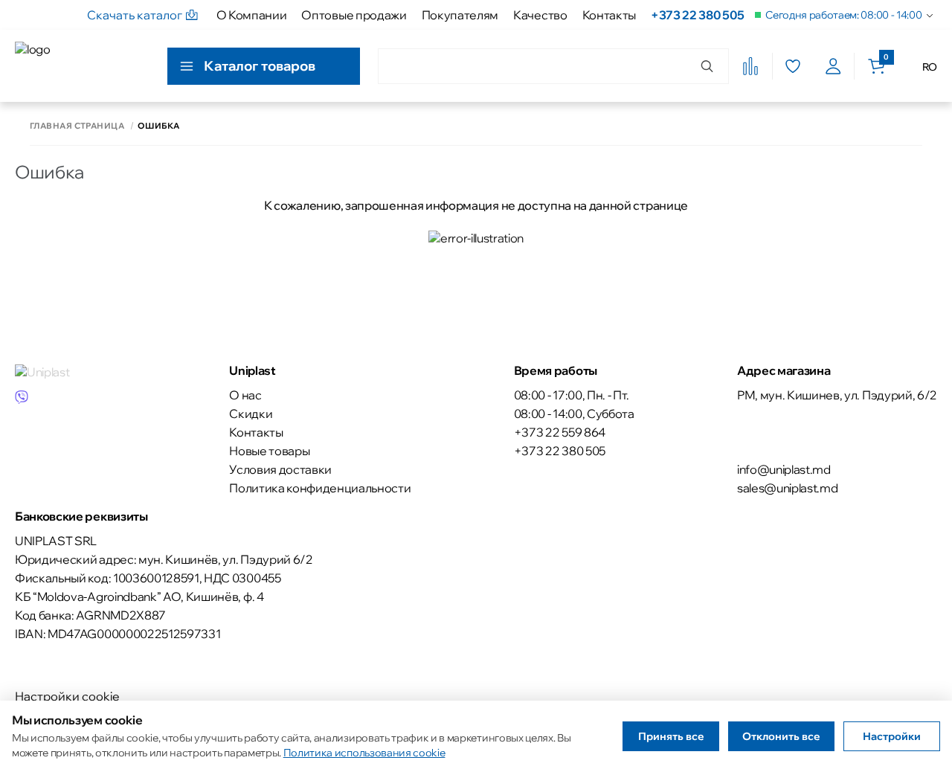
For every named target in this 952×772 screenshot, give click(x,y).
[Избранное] (792, 66)
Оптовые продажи (353, 14)
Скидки (250, 413)
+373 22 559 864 (559, 432)
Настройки (892, 736)
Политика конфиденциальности (320, 487)
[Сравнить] (750, 66)
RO (929, 67)
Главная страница (77, 126)
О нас (245, 394)
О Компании (251, 14)
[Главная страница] (82, 66)
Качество (540, 14)
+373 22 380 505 (697, 14)
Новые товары (269, 450)
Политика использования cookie (364, 752)
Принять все (671, 736)
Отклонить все (781, 736)
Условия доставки (280, 469)
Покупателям (460, 14)
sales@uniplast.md (787, 487)
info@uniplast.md (784, 469)
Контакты (609, 14)
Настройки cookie (67, 696)
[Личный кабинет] (833, 66)
